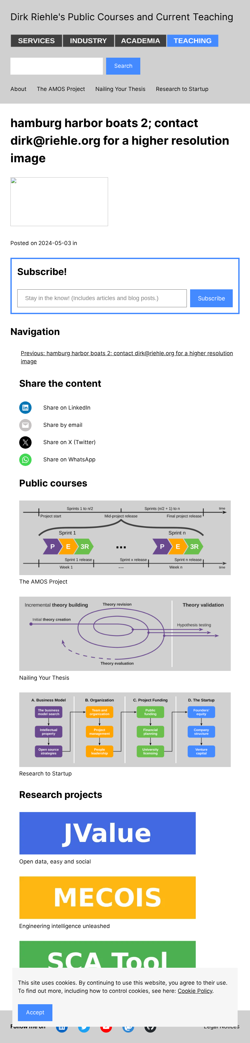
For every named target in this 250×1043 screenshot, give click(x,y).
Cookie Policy (195, 991)
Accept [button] (35, 1012)
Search (123, 66)
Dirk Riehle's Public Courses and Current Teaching (121, 16)
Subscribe (211, 298)
